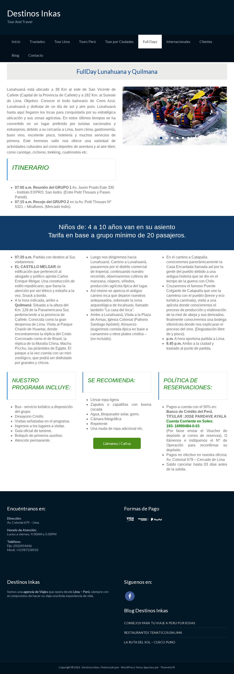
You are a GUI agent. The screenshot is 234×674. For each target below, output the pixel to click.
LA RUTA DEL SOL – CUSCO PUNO (149, 642)
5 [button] (177, 138)
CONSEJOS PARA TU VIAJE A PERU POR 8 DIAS (159, 623)
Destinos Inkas (34, 13)
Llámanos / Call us (117, 443)
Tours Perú (87, 41)
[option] (174, 116)
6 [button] (183, 138)
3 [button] (166, 138)
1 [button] (155, 138)
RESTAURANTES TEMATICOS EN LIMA (153, 632)
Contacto (35, 55)
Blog (15, 55)
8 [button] (194, 138)
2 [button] (161, 138)
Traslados (37, 41)
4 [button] (172, 138)
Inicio (16, 41)
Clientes (205, 41)
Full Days (150, 41)
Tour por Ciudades (119, 41)
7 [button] (188, 138)
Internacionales (178, 41)
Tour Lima (62, 41)
